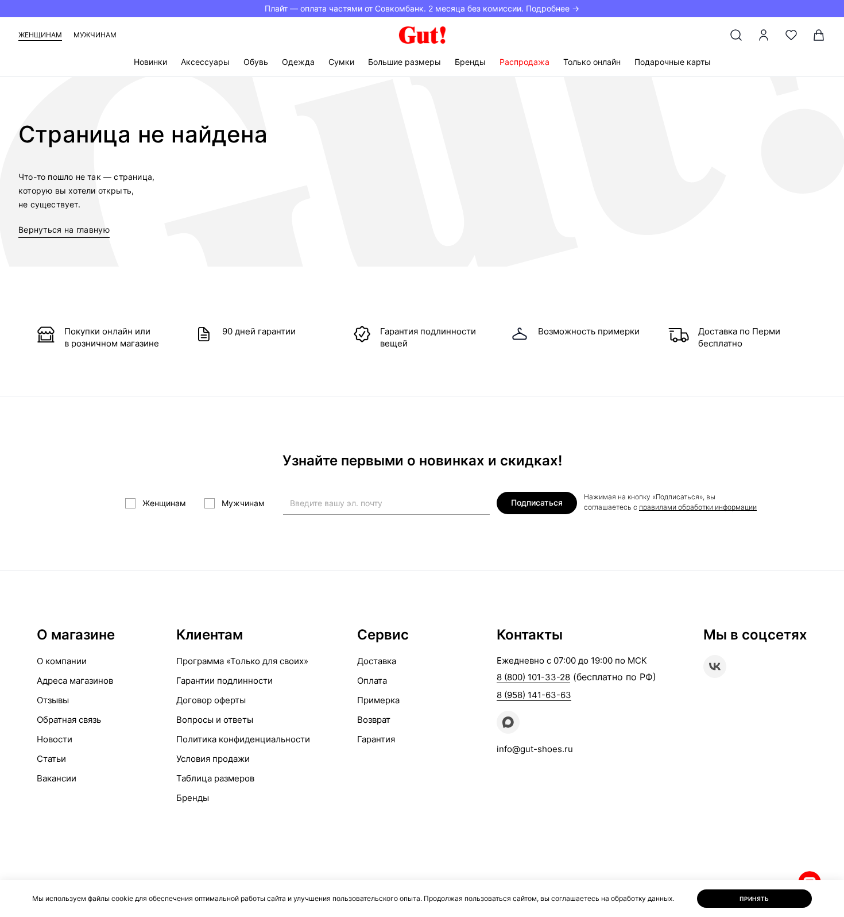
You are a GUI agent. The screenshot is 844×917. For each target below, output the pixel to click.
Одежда (298, 62)
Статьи (51, 758)
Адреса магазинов (75, 680)
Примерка (378, 700)
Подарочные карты (672, 62)
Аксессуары (205, 62)
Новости (54, 739)
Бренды (470, 62)
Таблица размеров (215, 778)
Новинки (150, 62)
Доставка (376, 661)
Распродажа (524, 62)
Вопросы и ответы (214, 719)
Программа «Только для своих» (242, 661)
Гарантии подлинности (224, 680)
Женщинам (40, 34)
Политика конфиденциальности (243, 739)
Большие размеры (404, 62)
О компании (62, 661)
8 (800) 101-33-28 (533, 677)
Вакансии (56, 778)
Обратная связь (69, 719)
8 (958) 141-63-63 (534, 694)
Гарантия (376, 739)
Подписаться (537, 502)
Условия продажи (213, 758)
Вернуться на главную (64, 229)
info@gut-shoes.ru (535, 748)
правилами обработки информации (698, 507)
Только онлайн (592, 62)
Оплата (372, 680)
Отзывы (53, 700)
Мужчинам (95, 34)
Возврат (373, 719)
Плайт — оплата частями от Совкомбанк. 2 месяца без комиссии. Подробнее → (422, 8)
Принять (754, 898)
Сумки (341, 62)
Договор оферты (211, 700)
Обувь (255, 62)
